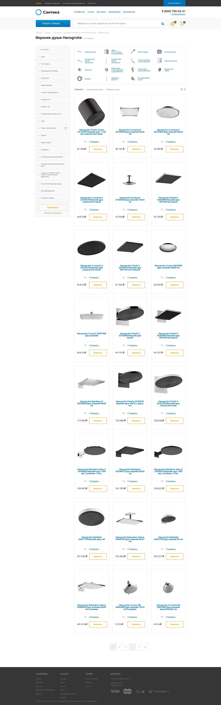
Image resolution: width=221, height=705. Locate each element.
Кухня (62, 690)
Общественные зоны (68, 694)
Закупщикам (129, 12)
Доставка (101, 12)
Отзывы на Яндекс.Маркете (74, 3)
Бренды (63, 697)
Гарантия (89, 682)
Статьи (88, 686)
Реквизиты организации (45, 690)
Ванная (63, 679)
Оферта (39, 694)
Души (62, 682)
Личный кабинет (174, 3)
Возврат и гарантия (52, 3)
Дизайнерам (114, 12)
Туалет (63, 686)
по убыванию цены (113, 89)
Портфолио (79, 12)
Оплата (90, 12)
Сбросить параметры (52, 213)
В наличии (45, 49)
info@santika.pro (178, 14)
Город (38, 3)
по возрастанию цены (94, 89)
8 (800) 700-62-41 (116, 683)
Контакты (92, 3)
